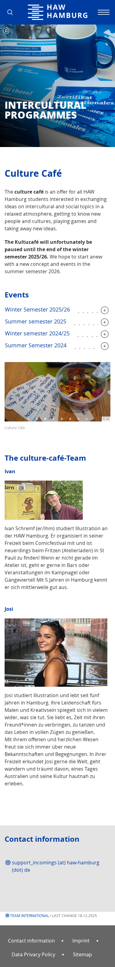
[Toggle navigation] (102, 12)
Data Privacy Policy (33, 954)
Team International (29, 915)
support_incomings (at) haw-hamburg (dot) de (55, 866)
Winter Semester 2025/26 (37, 309)
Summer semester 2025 (35, 321)
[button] (12, 12)
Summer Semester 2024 (36, 345)
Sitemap (82, 954)
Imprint (81, 940)
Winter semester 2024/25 (37, 333)
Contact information (31, 940)
